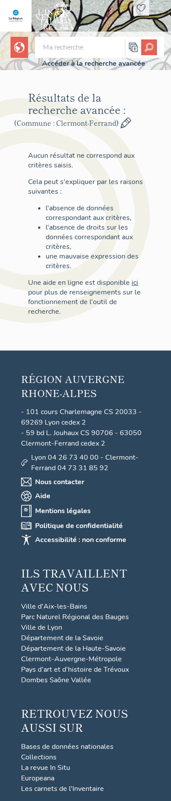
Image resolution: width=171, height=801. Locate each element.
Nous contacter (59, 482)
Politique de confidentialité (79, 526)
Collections (39, 757)
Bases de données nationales (67, 746)
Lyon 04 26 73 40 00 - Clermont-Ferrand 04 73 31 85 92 (85, 463)
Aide (42, 496)
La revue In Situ (45, 768)
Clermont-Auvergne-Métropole (71, 659)
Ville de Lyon (41, 627)
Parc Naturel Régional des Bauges (75, 617)
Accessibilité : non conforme (80, 540)
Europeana (37, 778)
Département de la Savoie (62, 638)
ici (135, 282)
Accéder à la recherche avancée (93, 63)
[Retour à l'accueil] (16, 16)
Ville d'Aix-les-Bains (54, 606)
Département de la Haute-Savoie (73, 648)
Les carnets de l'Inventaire (62, 789)
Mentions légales (63, 511)
